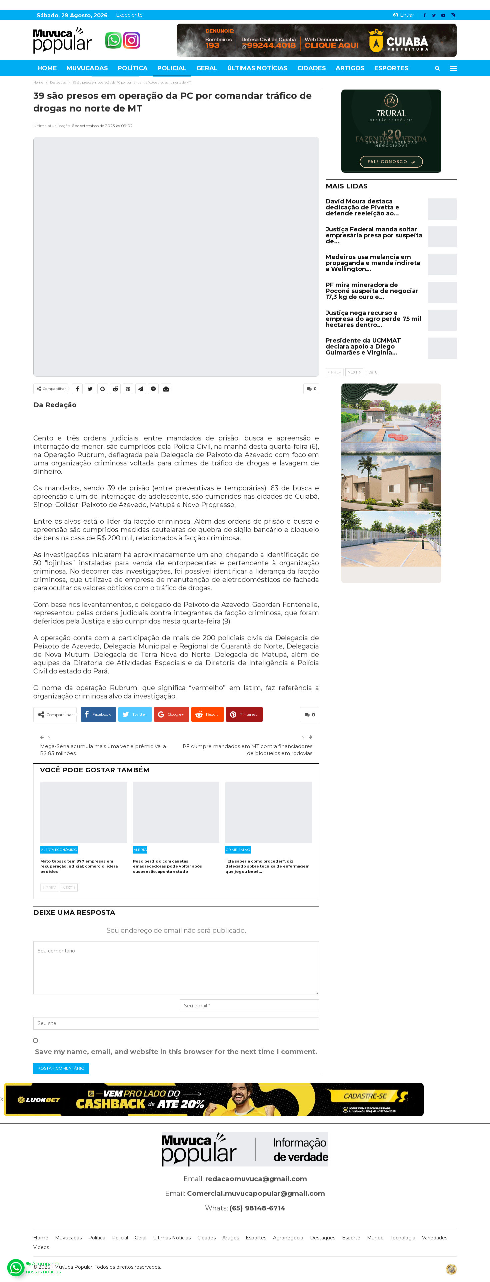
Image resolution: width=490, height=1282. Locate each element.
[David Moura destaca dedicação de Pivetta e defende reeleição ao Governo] (442, 209)
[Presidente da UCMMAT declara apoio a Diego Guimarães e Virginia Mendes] (442, 348)
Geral (207, 68)
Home (47, 68)
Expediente (129, 15)
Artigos (350, 68)
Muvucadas (87, 68)
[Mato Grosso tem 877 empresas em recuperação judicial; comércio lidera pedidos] (83, 812)
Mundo (375, 1238)
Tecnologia (402, 1238)
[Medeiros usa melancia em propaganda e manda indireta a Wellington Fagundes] (442, 264)
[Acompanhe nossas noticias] (16, 1268)
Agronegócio (288, 1238)
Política (133, 68)
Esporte (351, 1238)
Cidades (311, 68)
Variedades (434, 1238)
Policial (172, 68)
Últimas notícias (257, 68)
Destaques (322, 1238)
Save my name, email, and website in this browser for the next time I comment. (176, 1052)
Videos (41, 1247)
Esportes (391, 68)
